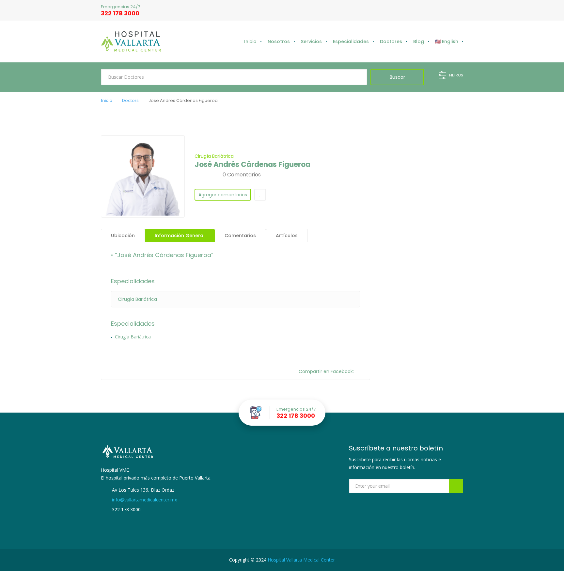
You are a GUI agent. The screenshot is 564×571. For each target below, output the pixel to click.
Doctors (130, 100)
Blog (418, 41)
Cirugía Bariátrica (214, 156)
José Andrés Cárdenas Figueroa (252, 164)
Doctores (391, 41)
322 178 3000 (120, 13)
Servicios (311, 41)
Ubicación (123, 235)
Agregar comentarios (222, 194)
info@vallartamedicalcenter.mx (144, 500)
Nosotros (279, 41)
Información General (180, 235)
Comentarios (240, 235)
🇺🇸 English (446, 41)
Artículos (287, 235)
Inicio (250, 41)
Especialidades (351, 41)
